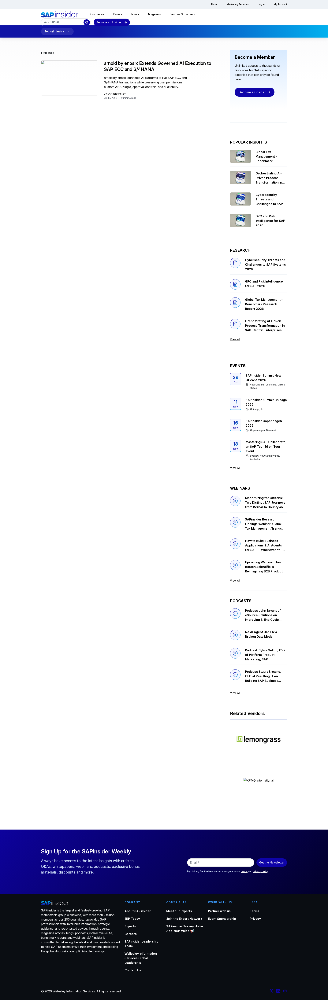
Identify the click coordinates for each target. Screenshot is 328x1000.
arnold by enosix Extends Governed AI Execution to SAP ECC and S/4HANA (157, 66)
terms (244, 871)
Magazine (154, 14)
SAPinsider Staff (116, 93)
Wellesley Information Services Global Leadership (141, 958)
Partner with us (219, 911)
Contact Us (133, 970)
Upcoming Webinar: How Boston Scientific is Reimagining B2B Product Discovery (264, 567)
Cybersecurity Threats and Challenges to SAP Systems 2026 (269, 199)
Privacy (255, 919)
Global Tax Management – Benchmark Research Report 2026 (268, 156)
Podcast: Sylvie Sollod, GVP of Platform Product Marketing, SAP (265, 654)
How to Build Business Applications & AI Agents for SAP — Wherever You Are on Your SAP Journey (264, 545)
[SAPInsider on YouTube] (285, 991)
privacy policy (260, 871)
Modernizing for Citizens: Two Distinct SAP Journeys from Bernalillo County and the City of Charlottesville (265, 502)
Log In (261, 4)
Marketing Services (238, 4)
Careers (131, 934)
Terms (254, 911)
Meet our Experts (179, 911)
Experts (130, 926)
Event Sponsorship (222, 919)
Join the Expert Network (184, 919)
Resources (97, 14)
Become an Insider (108, 22)
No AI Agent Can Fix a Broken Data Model (261, 634)
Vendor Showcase (182, 14)
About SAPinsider (138, 911)
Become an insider (252, 92)
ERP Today (132, 919)
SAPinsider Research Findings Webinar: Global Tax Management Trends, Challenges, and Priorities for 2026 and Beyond (264, 524)
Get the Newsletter (271, 862)
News (135, 14)
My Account (280, 4)
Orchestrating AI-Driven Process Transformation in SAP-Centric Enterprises (268, 178)
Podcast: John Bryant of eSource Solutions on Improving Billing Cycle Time (263, 615)
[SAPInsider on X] (271, 991)
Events (117, 14)
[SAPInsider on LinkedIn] (278, 991)
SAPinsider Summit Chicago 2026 (266, 402)
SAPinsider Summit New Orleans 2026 (263, 378)
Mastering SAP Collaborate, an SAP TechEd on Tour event (266, 446)
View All (235, 339)
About (214, 4)
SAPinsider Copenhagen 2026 (264, 423)
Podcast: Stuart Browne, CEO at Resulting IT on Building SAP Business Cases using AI (263, 676)
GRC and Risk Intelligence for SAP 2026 (270, 220)
